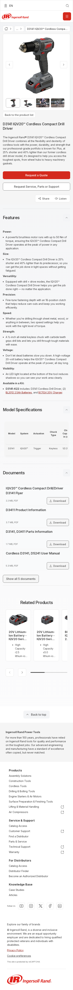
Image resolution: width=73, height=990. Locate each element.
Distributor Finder (19, 871)
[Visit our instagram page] (31, 906)
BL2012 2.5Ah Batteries (19, 392)
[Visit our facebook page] (50, 906)
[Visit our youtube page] (21, 906)
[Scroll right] (22, 672)
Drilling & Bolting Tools (22, 791)
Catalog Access (18, 825)
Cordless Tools (18, 786)
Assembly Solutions (20, 775)
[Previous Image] (9, 64)
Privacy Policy (15, 950)
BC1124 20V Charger (50, 392)
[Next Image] (63, 64)
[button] (36, 218)
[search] (67, 6)
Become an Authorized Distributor (28, 876)
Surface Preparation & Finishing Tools (31, 801)
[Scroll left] (10, 672)
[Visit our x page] (40, 906)
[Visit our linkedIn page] (59, 906)
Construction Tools (20, 780)
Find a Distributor (19, 836)
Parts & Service (18, 841)
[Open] (67, 16)
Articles (13, 895)
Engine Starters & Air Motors (25, 796)
